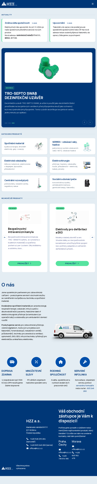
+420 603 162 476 (76, 455)
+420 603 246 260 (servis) (41, 445)
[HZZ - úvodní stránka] (9, 4)
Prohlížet (23, 263)
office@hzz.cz (36, 448)
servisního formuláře (85, 385)
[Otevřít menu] (92, 3)
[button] (84, 122)
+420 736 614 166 (64, 457)
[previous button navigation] (5, 237)
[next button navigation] (92, 237)
